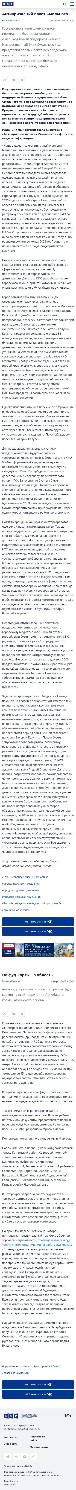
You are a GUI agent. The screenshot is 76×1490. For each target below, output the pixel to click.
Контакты (10, 1437)
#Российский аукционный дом (20, 903)
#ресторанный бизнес (47, 1366)
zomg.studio (10, 1484)
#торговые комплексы (15, 1373)
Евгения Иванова (11, 20)
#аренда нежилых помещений (21, 883)
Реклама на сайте (37, 1438)
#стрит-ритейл (52, 903)
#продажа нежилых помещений (21, 896)
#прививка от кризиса (16, 910)
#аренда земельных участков (30, 877)
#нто (5, 877)
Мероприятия (39, 1447)
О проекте (11, 1443)
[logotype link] (10, 4)
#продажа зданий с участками (20, 890)
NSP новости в (35, 921)
